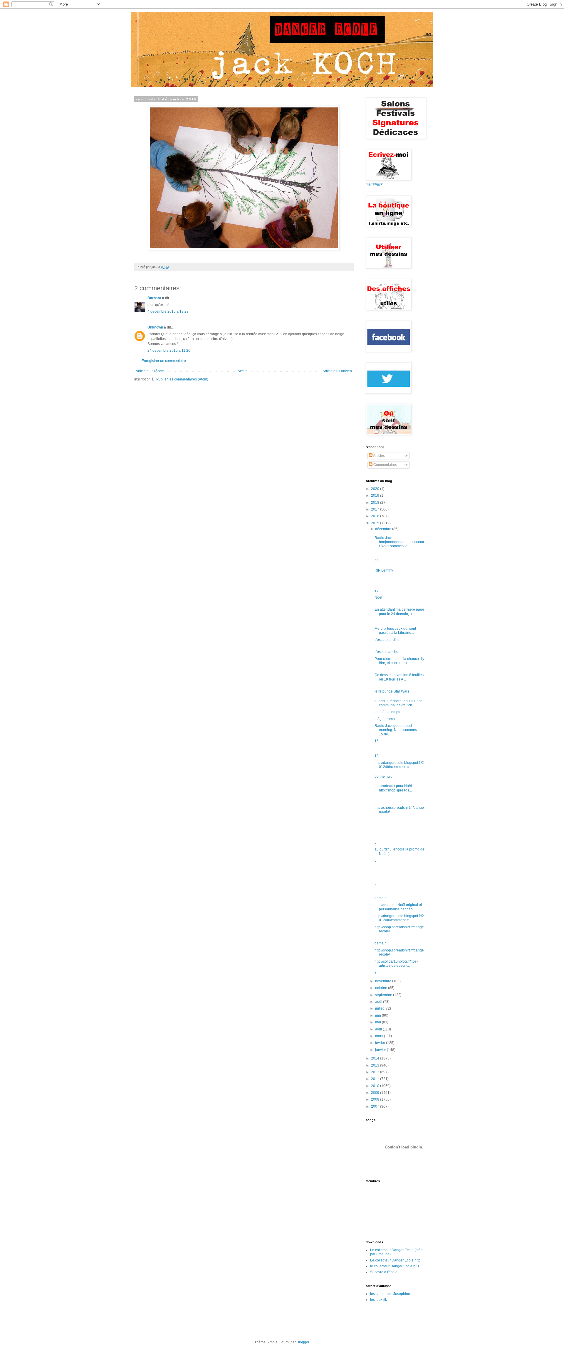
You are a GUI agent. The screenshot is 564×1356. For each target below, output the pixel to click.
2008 (375, 1099)
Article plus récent (150, 371)
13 (377, 756)
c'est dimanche (386, 652)
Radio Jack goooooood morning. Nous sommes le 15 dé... (398, 730)
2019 (375, 495)
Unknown (155, 327)
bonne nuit (383, 776)
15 (377, 741)
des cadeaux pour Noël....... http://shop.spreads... (396, 788)
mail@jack (374, 184)
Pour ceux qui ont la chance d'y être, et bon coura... (399, 661)
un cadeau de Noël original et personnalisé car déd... (398, 907)
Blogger (303, 1342)
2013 (375, 1065)
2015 (375, 523)
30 (377, 561)
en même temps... (389, 712)
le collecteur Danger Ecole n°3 (394, 1266)
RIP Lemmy (384, 570)
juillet (380, 1008)
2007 (375, 1106)
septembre (384, 995)
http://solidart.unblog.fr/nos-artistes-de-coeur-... (396, 963)
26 (377, 590)
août (379, 1002)
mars (379, 1036)
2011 (375, 1079)
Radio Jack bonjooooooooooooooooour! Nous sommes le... (399, 542)
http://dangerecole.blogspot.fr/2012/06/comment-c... (399, 765)
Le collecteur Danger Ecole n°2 (395, 1260)
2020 (375, 489)
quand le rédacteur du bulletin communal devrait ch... (398, 703)
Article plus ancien (337, 371)
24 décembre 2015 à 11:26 (168, 350)
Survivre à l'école (383, 1272)
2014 (375, 1058)
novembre (383, 981)
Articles (378, 456)
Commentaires (384, 465)
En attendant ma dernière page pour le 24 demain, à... (399, 611)
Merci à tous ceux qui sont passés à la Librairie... (395, 630)
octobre (381, 988)
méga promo (385, 719)
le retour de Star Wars (392, 691)
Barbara (154, 298)
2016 (375, 516)
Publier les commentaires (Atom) (182, 379)
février (380, 1043)
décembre (383, 529)
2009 (375, 1093)
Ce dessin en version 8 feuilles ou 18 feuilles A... (399, 677)
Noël (378, 597)
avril (379, 1029)
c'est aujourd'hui (387, 640)
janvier (381, 1050)
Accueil (243, 371)
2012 (375, 1072)
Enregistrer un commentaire (164, 361)
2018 (375, 503)
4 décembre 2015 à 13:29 (168, 311)
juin (378, 1015)
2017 (375, 509)
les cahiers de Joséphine (390, 1294)
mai (378, 1022)
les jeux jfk (378, 1300)
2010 (375, 1086)
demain (381, 898)
